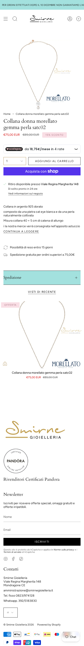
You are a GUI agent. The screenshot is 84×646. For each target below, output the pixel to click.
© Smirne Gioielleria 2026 (18, 624)
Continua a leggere (21, 231)
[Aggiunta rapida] (5, 363)
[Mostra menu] (5, 19)
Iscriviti (42, 541)
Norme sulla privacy (64, 549)
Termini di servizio (12, 552)
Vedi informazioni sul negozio (25, 193)
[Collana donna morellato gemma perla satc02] (42, 335)
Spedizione (12, 277)
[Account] (69, 19)
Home (7, 113)
